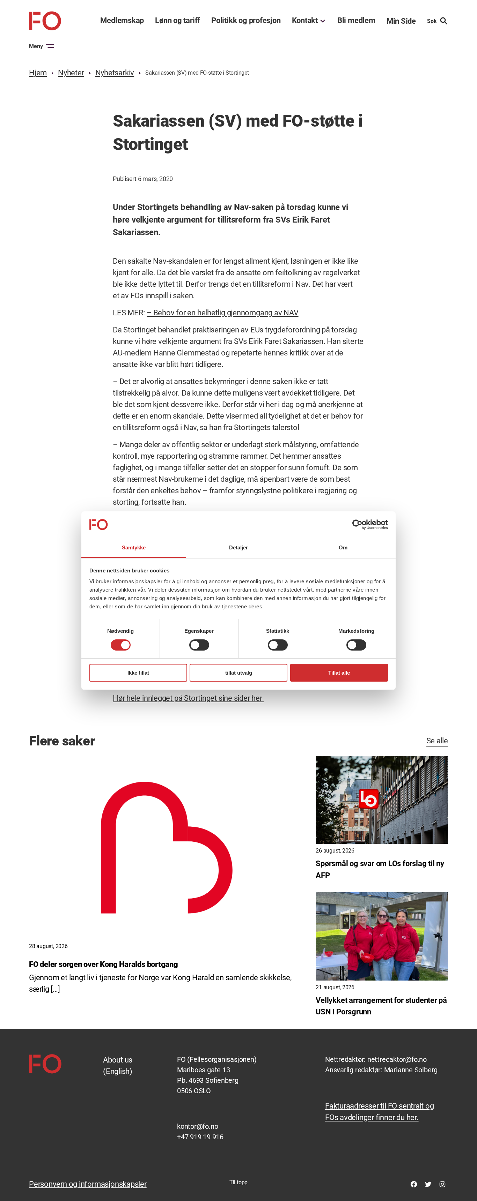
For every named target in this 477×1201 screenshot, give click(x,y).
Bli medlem (356, 20)
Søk (432, 21)
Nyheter (71, 72)
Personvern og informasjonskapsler (88, 1184)
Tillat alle (339, 673)
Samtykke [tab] (134, 547)
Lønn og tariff (177, 20)
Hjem (38, 72)
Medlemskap (122, 20)
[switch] (199, 645)
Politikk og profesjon (245, 20)
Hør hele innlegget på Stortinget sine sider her (188, 698)
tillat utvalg (238, 673)
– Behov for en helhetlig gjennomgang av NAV (223, 312)
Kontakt (305, 20)
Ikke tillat (138, 673)
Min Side (401, 21)
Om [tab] (343, 547)
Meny (36, 46)
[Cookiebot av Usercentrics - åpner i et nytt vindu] (357, 524)
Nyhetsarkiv (114, 72)
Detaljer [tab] (238, 547)
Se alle (437, 740)
